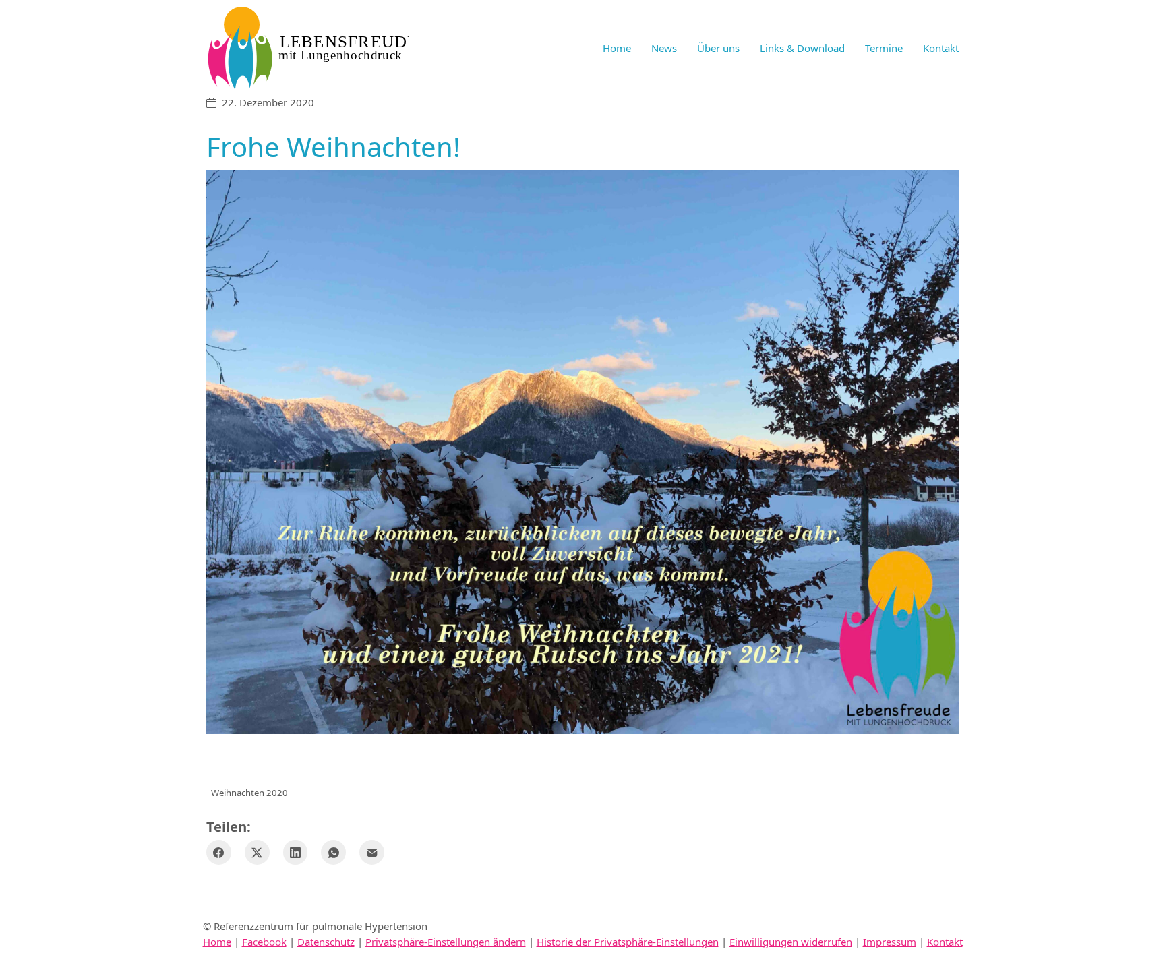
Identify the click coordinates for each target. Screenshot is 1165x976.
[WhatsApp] (333, 852)
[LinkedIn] (295, 852)
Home (217, 941)
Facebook (264, 941)
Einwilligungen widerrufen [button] (790, 941)
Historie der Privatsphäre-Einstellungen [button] (628, 941)
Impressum (889, 941)
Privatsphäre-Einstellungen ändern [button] (445, 941)
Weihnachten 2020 (249, 793)
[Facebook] (218, 852)
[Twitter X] (257, 852)
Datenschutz (326, 941)
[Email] (371, 852)
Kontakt (945, 941)
